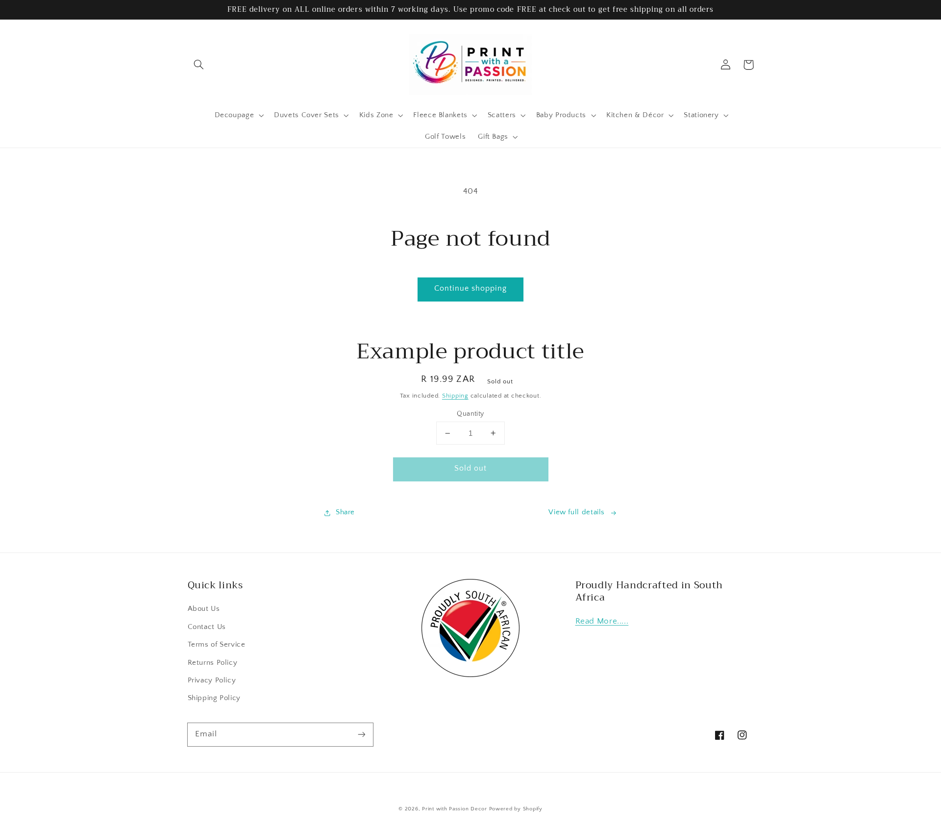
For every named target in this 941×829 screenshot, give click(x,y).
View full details (576, 512)
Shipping (455, 395)
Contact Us (207, 627)
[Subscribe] (361, 734)
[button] (199, 64)
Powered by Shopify (516, 809)
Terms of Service (217, 645)
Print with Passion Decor (454, 809)
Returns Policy (213, 663)
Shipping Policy (214, 698)
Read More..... (602, 621)
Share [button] (345, 512)
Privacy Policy (212, 680)
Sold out (470, 468)
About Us (204, 609)
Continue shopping (470, 288)
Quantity (470, 414)
